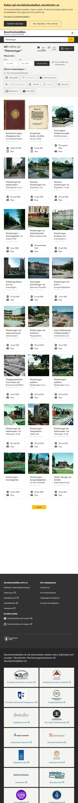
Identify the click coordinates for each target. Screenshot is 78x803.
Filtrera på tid (42, 63)
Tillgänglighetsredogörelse (49, 598)
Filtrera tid (9, 56)
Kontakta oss (45, 587)
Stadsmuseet (8, 593)
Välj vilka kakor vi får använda (45, 23)
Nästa (39, 507)
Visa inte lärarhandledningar (17, 73)
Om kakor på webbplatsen (49, 603)
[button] (9, 55)
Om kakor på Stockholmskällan (16, 17)
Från (5, 59)
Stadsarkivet (8, 608)
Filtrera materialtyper (14, 69)
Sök (71, 40)
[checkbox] (12, 77)
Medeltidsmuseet (10, 598)
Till (20, 59)
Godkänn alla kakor (15, 23)
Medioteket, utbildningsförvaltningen (17, 587)
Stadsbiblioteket (9, 603)
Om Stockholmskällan (48, 593)
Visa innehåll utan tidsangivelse (61, 63)
